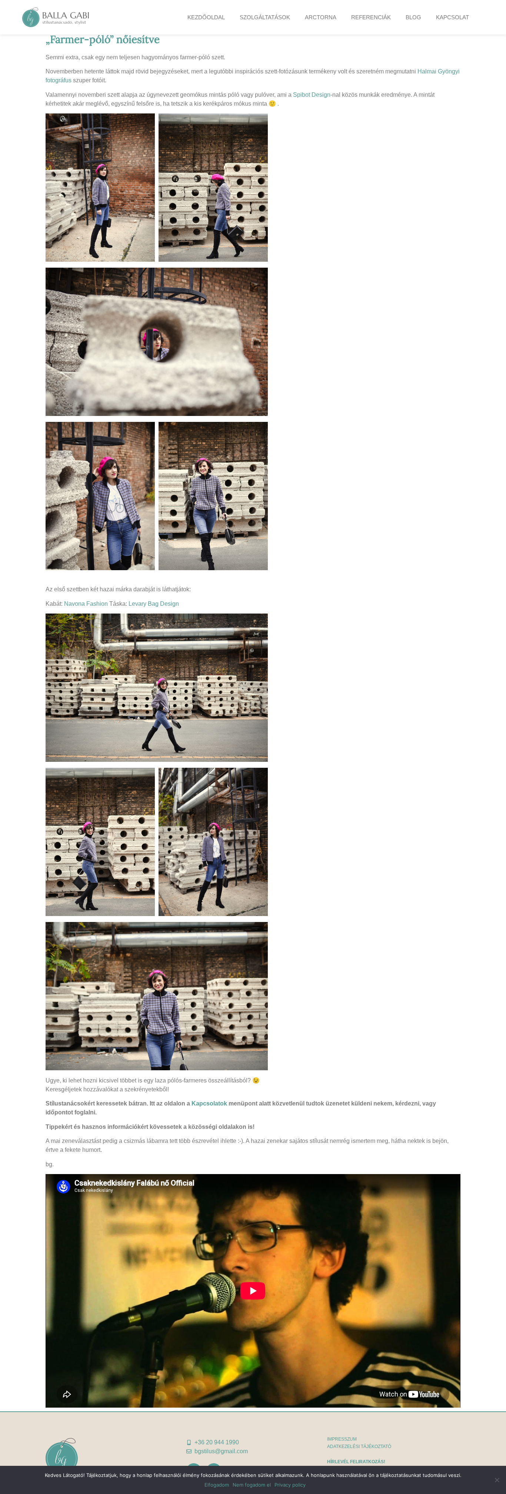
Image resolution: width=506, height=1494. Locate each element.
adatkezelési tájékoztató (359, 1446)
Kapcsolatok (209, 1103)
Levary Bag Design (154, 604)
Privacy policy (290, 1485)
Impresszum (342, 1439)
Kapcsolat (452, 17)
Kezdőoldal (206, 17)
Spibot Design (311, 95)
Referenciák (371, 17)
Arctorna (320, 17)
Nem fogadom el (252, 1485)
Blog (413, 17)
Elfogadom (216, 1485)
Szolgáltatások (265, 17)
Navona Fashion (86, 604)
